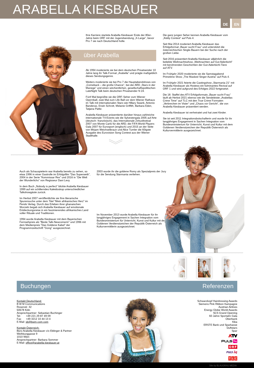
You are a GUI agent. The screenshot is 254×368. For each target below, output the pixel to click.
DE (225, 24)
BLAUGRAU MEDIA (227, 365)
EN (236, 24)
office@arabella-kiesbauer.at (42, 342)
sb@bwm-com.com (37, 321)
